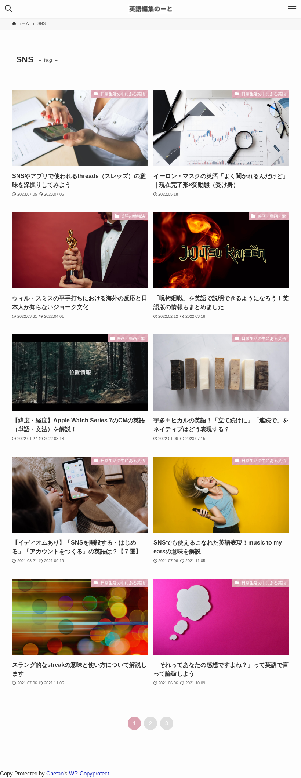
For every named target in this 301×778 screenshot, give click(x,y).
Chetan (55, 773)
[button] (9, 9)
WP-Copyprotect (89, 773)
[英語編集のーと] (151, 9)
